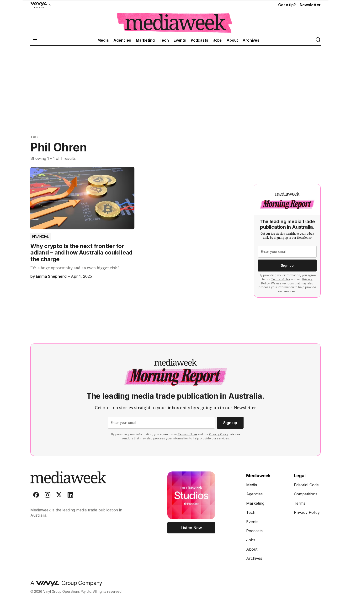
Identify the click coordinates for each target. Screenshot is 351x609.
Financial (40, 236)
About (232, 40)
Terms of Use (280, 279)
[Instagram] (47, 495)
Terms (299, 503)
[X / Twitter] (59, 495)
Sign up (287, 265)
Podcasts (199, 40)
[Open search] (318, 40)
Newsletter (310, 5)
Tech (164, 40)
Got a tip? (287, 5)
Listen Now (191, 527)
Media (103, 40)
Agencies (122, 40)
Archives (251, 40)
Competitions (305, 494)
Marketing (145, 40)
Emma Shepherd (51, 276)
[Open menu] (35, 40)
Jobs (217, 40)
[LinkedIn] (70, 495)
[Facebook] (36, 495)
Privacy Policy (218, 434)
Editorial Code (306, 484)
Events (180, 40)
